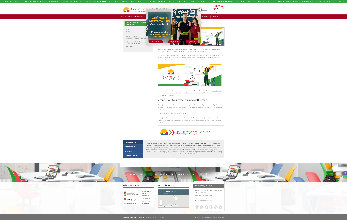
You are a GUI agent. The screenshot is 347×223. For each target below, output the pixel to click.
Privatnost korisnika (219, 217)
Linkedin (211, 207)
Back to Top (219, 165)
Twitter (201, 207)
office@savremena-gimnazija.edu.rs (205, 199)
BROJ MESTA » (174, 42)
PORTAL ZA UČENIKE (185, 6)
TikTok (206, 207)
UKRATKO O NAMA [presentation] (130, 147)
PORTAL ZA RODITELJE (198, 6)
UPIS (127, 29)
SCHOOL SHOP (130, 46)
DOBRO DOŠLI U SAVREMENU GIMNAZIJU (156, 217)
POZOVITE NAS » (155, 42)
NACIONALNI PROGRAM (132, 36)
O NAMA (128, 31)
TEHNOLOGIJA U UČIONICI (133, 43)
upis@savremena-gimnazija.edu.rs (204, 200)
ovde (184, 113)
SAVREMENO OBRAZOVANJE (133, 41)
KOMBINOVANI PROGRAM (132, 34)
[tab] (133, 142)
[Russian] (222, 6)
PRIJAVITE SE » (192, 42)
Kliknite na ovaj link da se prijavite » (187, 134)
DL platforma (210, 6)
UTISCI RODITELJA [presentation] (130, 142)
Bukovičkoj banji (217, 91)
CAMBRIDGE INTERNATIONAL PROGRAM (136, 39)
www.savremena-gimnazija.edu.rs (204, 204)
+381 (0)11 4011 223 (200, 192)
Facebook (197, 207)
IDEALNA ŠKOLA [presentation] (130, 151)
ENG (216, 6)
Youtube (215, 207)
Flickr (220, 207)
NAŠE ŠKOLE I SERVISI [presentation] (131, 156)
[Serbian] (219, 6)
